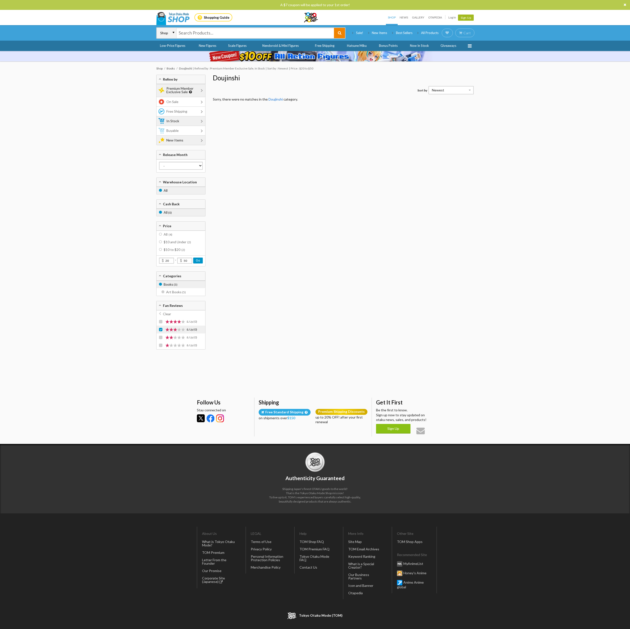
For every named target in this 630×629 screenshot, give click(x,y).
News (404, 17)
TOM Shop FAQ (311, 542)
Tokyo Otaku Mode (311, 17)
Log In (452, 17)
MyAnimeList (413, 563)
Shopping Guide (216, 17)
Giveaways (448, 46)
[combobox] (255, 33)
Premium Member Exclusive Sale (179, 90)
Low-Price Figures (172, 46)
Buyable (172, 130)
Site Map (355, 542)
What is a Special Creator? (361, 565)
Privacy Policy (261, 549)
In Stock (172, 121)
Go (198, 260)
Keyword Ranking (361, 556)
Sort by (422, 90)
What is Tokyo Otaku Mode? (218, 543)
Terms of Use (261, 542)
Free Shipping (324, 46)
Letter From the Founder (214, 561)
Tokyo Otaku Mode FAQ (314, 558)
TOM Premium (213, 552)
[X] (201, 418)
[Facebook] (210, 418)
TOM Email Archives (363, 549)
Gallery (418, 17)
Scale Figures (237, 46)
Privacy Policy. (302, 614)
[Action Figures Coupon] (315, 56)
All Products (430, 33)
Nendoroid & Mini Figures (280, 46)
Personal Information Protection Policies (267, 558)
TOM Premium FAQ (314, 549)
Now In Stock (419, 46)
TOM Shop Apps (410, 542)
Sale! (359, 33)
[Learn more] (190, 92)
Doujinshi (226, 78)
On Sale (172, 102)
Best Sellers (404, 33)
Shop (392, 17)
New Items (379, 33)
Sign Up (466, 17)
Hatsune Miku (357, 46)
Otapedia (435, 17)
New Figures (207, 46)
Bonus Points (388, 46)
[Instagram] (220, 418)
